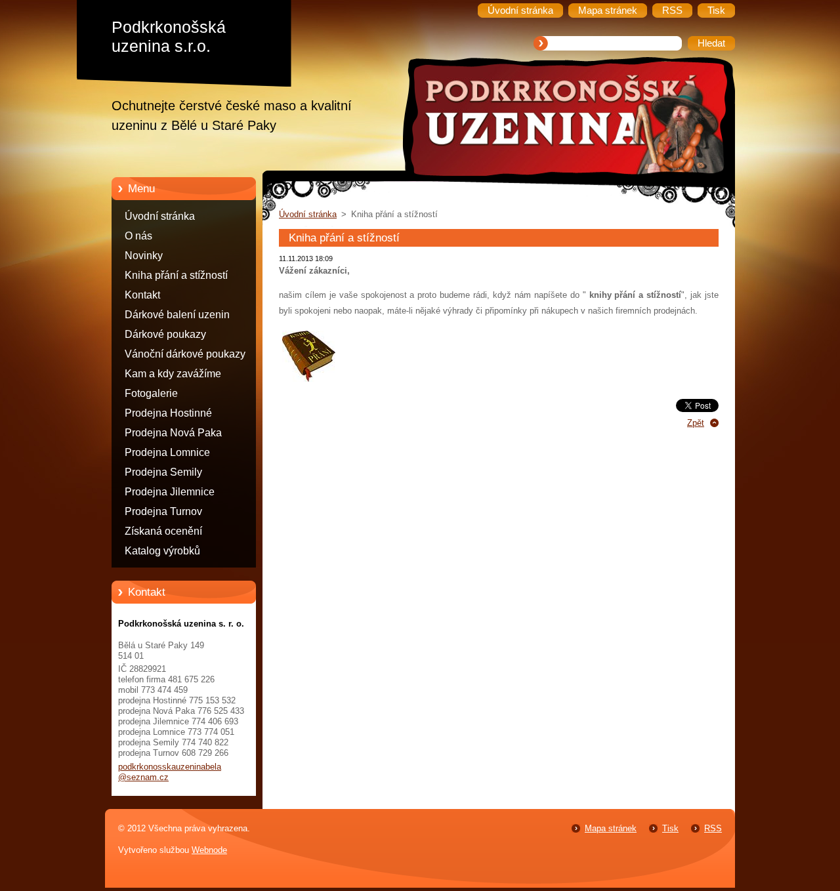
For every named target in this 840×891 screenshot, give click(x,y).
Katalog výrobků (162, 550)
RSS (713, 828)
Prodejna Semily (163, 472)
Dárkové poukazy (165, 334)
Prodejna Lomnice (167, 452)
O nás (138, 235)
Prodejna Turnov (163, 511)
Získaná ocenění (163, 531)
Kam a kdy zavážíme (173, 373)
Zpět (695, 423)
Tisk (670, 828)
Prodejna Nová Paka (173, 432)
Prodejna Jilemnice (170, 491)
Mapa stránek (611, 828)
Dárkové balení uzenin (177, 314)
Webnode (209, 850)
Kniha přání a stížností (176, 275)
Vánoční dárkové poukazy (185, 354)
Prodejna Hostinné (168, 413)
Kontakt (142, 294)
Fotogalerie (151, 393)
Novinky (144, 255)
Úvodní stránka (160, 216)
